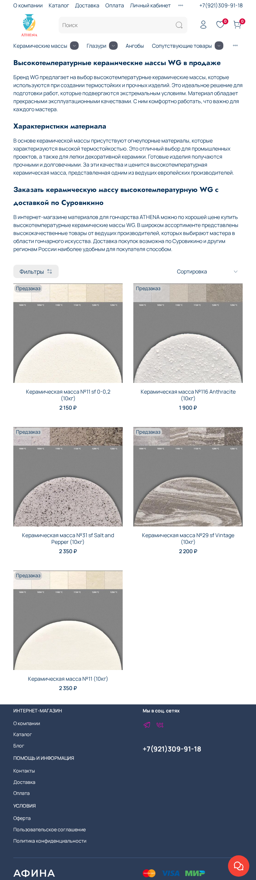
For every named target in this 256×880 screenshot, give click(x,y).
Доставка (87, 5)
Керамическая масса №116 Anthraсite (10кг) (188, 395)
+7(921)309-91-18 (221, 5)
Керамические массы (40, 45)
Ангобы (135, 45)
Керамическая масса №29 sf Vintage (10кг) (188, 538)
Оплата (114, 5)
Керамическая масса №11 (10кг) (68, 678)
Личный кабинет (150, 5)
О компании (28, 5)
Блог (18, 745)
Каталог (59, 5)
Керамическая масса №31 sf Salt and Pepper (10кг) (68, 538)
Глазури (96, 45)
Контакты (24, 770)
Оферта (22, 818)
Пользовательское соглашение (49, 829)
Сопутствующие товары (182, 45)
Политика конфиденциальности (49, 841)
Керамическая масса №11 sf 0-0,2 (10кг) (68, 395)
